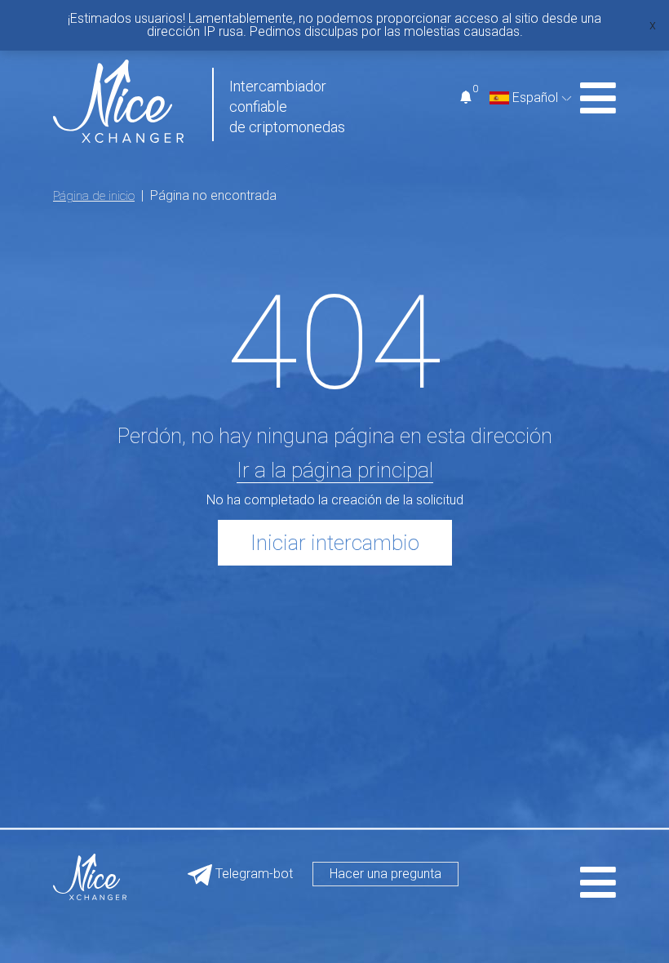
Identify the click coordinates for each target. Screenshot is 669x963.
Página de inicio (94, 196)
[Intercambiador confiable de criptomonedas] (118, 100)
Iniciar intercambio (334, 542)
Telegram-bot (252, 873)
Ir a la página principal (335, 470)
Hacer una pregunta (385, 873)
